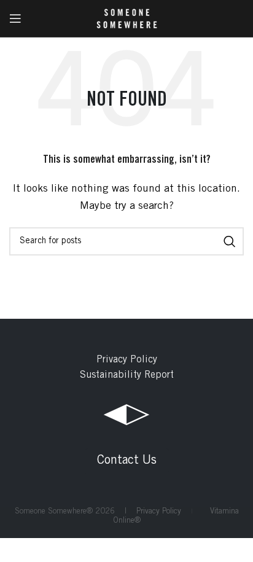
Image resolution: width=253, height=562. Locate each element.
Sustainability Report (127, 375)
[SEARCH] (230, 241)
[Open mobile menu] (15, 18)
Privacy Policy (126, 360)
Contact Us (127, 461)
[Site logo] (126, 18)
